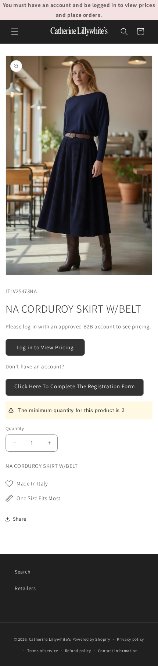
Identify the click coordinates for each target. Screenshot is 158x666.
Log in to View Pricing (45, 347)
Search (23, 571)
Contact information (118, 650)
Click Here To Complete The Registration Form (74, 386)
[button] (15, 31)
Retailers (25, 588)
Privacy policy (130, 639)
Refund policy (78, 650)
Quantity (15, 428)
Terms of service (42, 650)
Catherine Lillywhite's (50, 639)
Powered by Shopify (91, 639)
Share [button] (19, 519)
